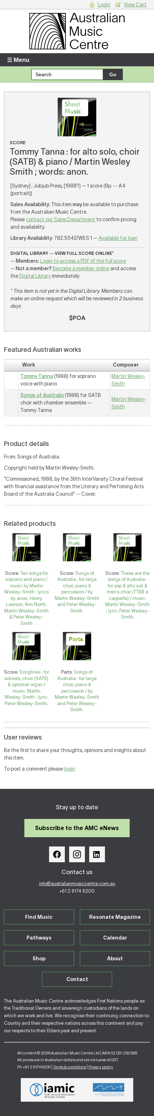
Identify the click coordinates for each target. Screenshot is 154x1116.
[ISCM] (109, 1090)
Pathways (39, 938)
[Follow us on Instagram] (77, 854)
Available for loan (118, 238)
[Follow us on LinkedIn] (97, 854)
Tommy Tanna (36, 376)
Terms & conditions (69, 1067)
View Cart (135, 5)
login (69, 769)
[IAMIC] (52, 1090)
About (115, 958)
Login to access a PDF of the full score (83, 261)
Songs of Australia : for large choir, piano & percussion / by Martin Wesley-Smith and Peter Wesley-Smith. (77, 592)
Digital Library (35, 276)
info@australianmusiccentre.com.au (77, 883)
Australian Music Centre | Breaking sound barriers (77, 31)
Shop (39, 958)
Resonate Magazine (115, 917)
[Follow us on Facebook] (57, 854)
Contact (77, 979)
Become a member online (81, 268)
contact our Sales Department (60, 219)
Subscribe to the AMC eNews (77, 828)
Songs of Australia (42, 395)
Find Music (39, 917)
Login (104, 5)
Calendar (115, 938)
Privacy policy (100, 1067)
